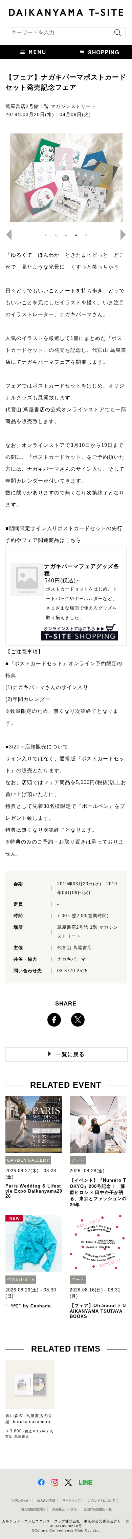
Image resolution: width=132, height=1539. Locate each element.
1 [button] (45, 235)
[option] (66, 177)
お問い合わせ (21, 1500)
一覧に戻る (70, 1054)
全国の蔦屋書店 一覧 (98, 1509)
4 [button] (76, 235)
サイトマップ (71, 1500)
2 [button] (55, 235)
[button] (33, 52)
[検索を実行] (116, 34)
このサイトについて (101, 1500)
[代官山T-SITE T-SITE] (66, 11)
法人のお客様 (46, 1500)
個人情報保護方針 (33, 1509)
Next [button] (125, 234)
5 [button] (86, 235)
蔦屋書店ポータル (64, 1509)
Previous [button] (6, 234)
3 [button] (66, 235)
